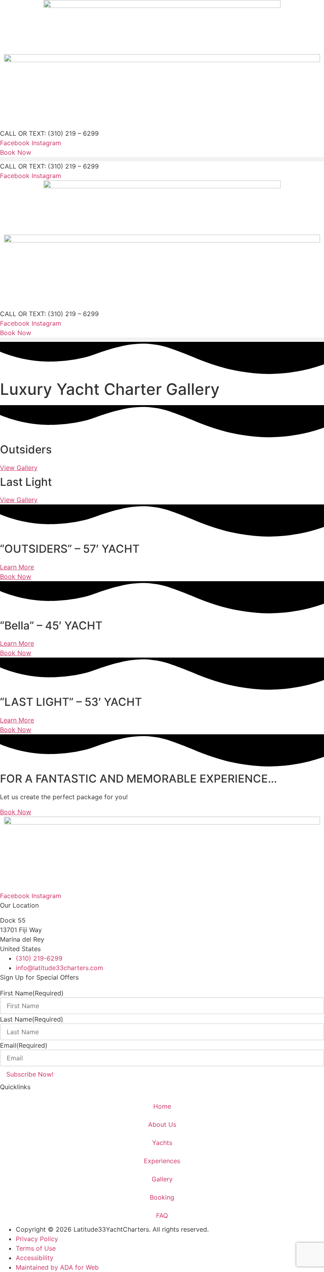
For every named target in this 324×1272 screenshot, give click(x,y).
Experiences (162, 1161)
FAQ (162, 1215)
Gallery (162, 1179)
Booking (162, 1197)
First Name (32, 993)
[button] (162, 159)
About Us (162, 1124)
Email (23, 1045)
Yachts (162, 1143)
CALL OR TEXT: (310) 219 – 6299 (49, 133)
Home (162, 1106)
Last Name (31, 1019)
